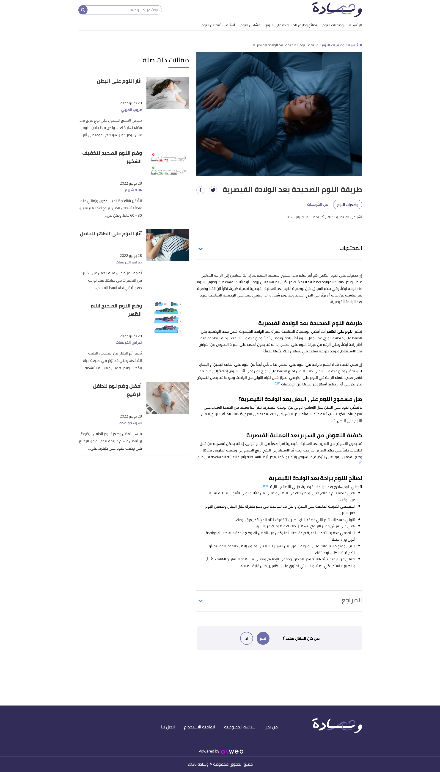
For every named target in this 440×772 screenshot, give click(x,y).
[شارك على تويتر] (213, 190)
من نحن (271, 727)
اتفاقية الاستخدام (199, 727)
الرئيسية (355, 25)
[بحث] (83, 9)
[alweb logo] (232, 751)
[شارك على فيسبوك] (200, 190)
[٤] (264, 485)
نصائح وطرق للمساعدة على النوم (291, 25)
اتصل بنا (168, 727)
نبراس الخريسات (129, 262)
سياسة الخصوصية (240, 727)
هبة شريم (133, 190)
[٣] (275, 383)
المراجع (352, 600)
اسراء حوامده (130, 423)
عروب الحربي (131, 109)
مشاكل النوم (250, 25)
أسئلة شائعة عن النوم (218, 25)
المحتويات (351, 248)
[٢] (278, 383)
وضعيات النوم (333, 25)
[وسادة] (337, 9)
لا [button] (246, 638)
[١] (262, 350)
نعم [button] (263, 638)
